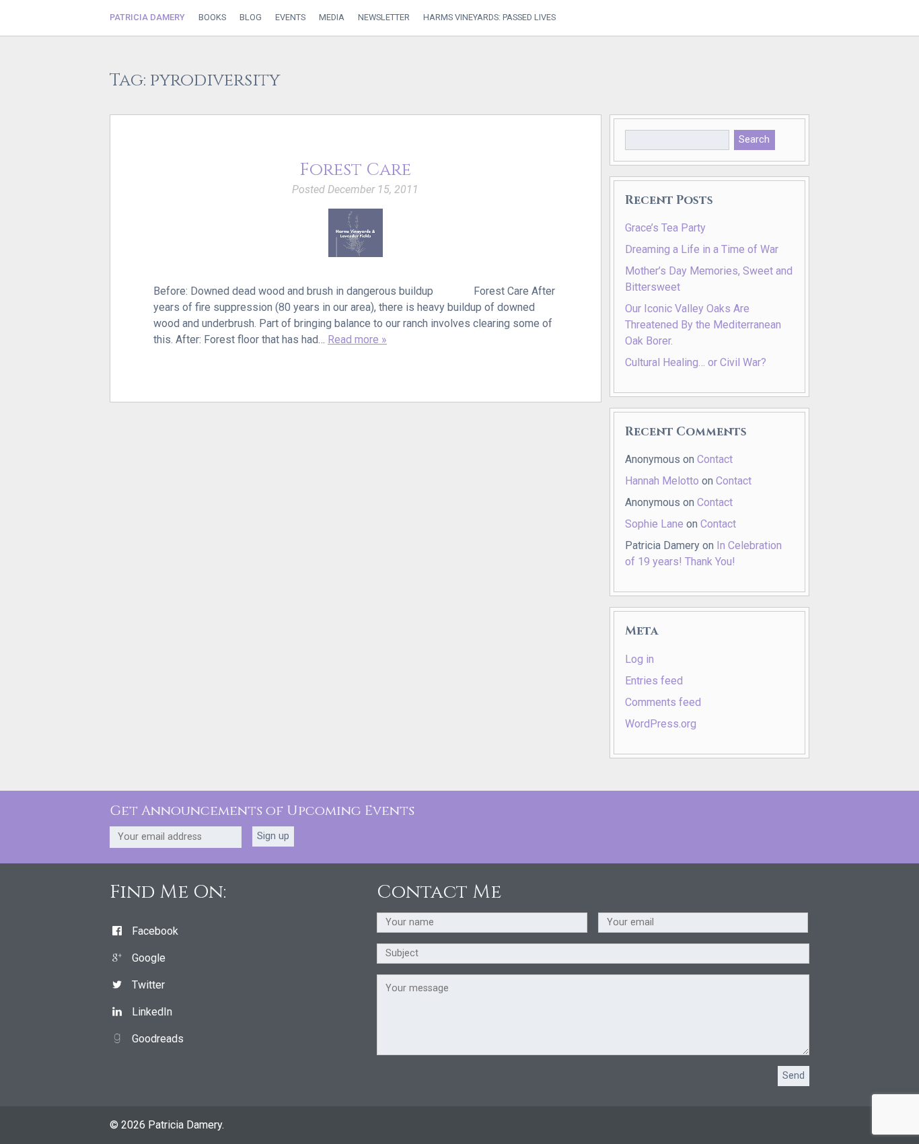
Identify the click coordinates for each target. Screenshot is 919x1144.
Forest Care (355, 170)
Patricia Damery (147, 17)
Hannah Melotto (662, 480)
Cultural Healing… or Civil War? (695, 362)
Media (331, 17)
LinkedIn (152, 1011)
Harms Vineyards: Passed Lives (489, 17)
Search (754, 139)
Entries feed (654, 680)
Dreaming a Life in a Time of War (701, 249)
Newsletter (384, 17)
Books (212, 17)
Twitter (148, 984)
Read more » (357, 339)
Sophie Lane (654, 523)
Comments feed (663, 702)
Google (149, 958)
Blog (251, 17)
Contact (715, 459)
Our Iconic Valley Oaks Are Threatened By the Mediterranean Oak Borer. (703, 324)
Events (290, 17)
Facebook (155, 931)
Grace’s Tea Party (665, 227)
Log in (639, 659)
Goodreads (158, 1038)
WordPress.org (660, 723)
